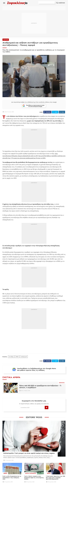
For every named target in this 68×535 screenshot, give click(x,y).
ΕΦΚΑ (17, 356)
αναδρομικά (24, 356)
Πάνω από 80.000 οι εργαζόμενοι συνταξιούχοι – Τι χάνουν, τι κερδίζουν (40, 386)
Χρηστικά (5, 39)
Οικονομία (62, 382)
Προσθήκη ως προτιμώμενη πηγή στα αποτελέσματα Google (35, 105)
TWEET (55, 112)
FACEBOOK (48, 112)
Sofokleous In (17, 3)
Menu (4, 3)
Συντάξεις (11, 356)
